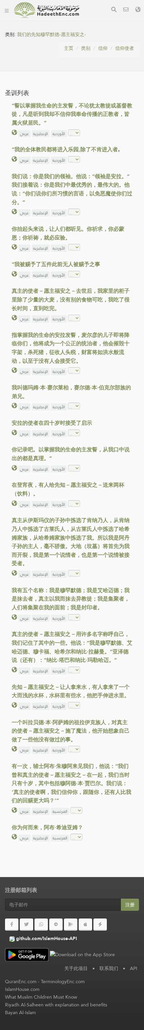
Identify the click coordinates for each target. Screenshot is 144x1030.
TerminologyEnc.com (63, 981)
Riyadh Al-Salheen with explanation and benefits (56, 1004)
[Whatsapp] (41, 925)
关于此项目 (76, 968)
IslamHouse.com (22, 989)
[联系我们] (126, 10)
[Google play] (70, 925)
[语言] (138, 10)
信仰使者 (124, 48)
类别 (85, 48)
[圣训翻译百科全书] (46, 10)
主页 (68, 48)
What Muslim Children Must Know (41, 997)
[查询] (114, 10)
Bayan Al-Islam (20, 1012)
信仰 (102, 48)
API (133, 968)
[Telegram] (56, 925)
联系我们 (108, 968)
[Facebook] (11, 925)
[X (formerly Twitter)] (26, 925)
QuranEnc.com (21, 981)
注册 (130, 904)
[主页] (6, 10)
